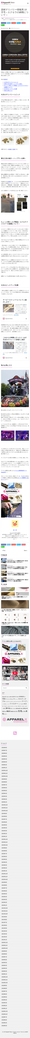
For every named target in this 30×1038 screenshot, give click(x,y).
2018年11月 (4, 1014)
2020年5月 (4, 962)
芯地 (24, 711)
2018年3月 (4, 1025)
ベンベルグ (20, 703)
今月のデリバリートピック (11, 82)
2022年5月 (4, 893)
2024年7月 (4, 819)
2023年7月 (4, 853)
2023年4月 (4, 862)
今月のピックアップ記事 (10, 89)
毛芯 (17, 711)
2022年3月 (4, 899)
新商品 (24, 708)
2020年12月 (5, 942)
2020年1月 (4, 974)
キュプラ (12, 699)
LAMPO (10, 696)
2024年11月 (4, 807)
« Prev (3, 550)
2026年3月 (4, 762)
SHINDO (21, 696)
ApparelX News (9, 1031)
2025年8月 (4, 782)
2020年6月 (4, 959)
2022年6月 (4, 891)
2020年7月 (4, 956)
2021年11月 (4, 911)
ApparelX (4, 696)
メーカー (16, 706)
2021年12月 (5, 908)
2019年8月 (4, 988)
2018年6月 (4, 1020)
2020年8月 (4, 954)
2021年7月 (4, 922)
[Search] (26, 688)
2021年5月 (4, 928)
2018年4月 (4, 1022)
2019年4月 (4, 999)
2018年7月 (4, 1017)
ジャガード (8, 701)
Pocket (24, 544)
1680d (9, 181)
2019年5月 (4, 997)
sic (24, 696)
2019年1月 (4, 1008)
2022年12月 (5, 873)
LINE (3, 25)
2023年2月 (4, 868)
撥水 (22, 708)
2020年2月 (4, 971)
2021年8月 (4, 919)
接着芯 (19, 708)
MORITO (14, 696)
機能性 (8, 711)
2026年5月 (4, 756)
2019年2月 (4, 1005)
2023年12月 (5, 839)
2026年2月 (4, 764)
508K (10, 149)
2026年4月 (4, 759)
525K (14, 149)
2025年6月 (4, 787)
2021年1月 (4, 939)
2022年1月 (4, 905)
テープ (24, 701)
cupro (7, 696)
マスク (5, 706)
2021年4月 (4, 931)
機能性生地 (13, 711)
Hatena (19, 544)
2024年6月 (4, 822)
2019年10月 (5, 982)
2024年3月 (4, 830)
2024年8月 (4, 816)
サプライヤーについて (14, 28)
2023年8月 (4, 850)
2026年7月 (4, 750)
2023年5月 (4, 859)
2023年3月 (4, 865)
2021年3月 (4, 934)
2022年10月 (5, 879)
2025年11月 (4, 773)
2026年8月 (4, 747)
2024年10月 (5, 810)
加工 (4, 708)
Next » (25, 550)
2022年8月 (4, 885)
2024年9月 (4, 813)
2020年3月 (4, 968)
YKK (4, 699)
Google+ (13, 544)
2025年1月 (4, 802)
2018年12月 (5, 1011)
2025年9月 (4, 779)
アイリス (8, 699)
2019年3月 (4, 1002)
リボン (23, 706)
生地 (20, 711)
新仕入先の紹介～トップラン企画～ (13, 83)
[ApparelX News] (8, 2)
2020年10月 (5, 948)
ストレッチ (12, 701)
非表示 (5, 79)
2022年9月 (4, 882)
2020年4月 (4, 965)
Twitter (9, 544)
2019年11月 (4, 979)
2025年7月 (4, 784)
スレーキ (17, 701)
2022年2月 (4, 902)
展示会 (8, 708)
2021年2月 (4, 936)
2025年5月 (4, 790)
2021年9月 (4, 916)
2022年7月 (4, 888)
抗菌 (17, 708)
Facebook (4, 544)
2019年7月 (4, 991)
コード (17, 699)
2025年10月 (5, 776)
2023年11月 (4, 842)
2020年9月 (4, 951)
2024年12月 (5, 805)
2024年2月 (4, 833)
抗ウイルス (13, 708)
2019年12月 (5, 977)
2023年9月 (4, 848)
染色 (5, 711)
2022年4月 (4, 896)
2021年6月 (4, 925)
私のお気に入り (8, 90)
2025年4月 (4, 793)
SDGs (17, 696)
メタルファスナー (10, 706)
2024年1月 (4, 836)
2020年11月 (4, 945)
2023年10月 (5, 845)
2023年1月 (4, 870)
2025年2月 (4, 799)
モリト (19, 706)
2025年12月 (5, 770)
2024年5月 (4, 825)
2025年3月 (4, 796)
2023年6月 (4, 856)
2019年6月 (4, 994)
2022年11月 (4, 876)
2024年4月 (4, 827)
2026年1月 (4, 767)
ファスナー (14, 704)
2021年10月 (5, 913)
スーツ (20, 701)
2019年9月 (4, 985)
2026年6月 (4, 753)
